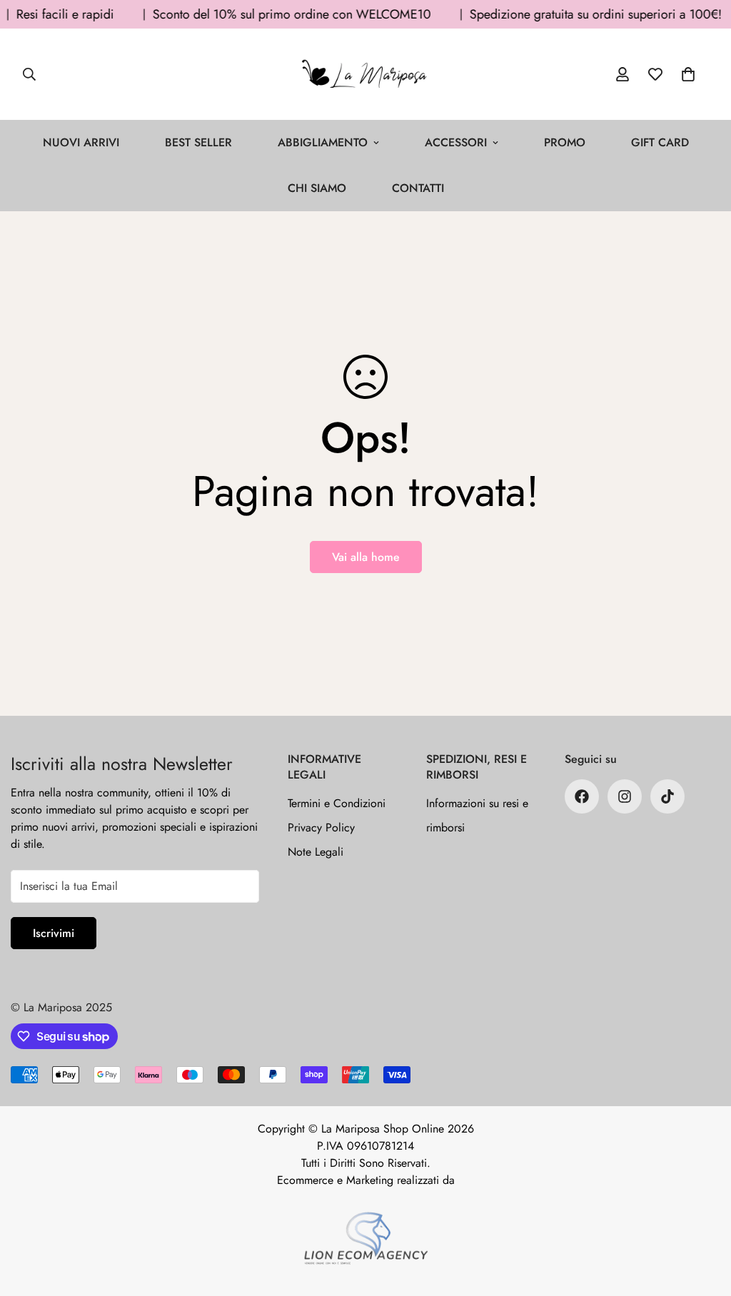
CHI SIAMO (317, 188)
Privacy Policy (321, 827)
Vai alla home (366, 557)
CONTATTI (418, 188)
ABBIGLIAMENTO (323, 142)
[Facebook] (582, 796)
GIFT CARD (660, 142)
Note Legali (315, 852)
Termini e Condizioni (336, 803)
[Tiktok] (667, 796)
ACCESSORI (456, 142)
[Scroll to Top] (703, 1218)
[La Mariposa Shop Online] (365, 74)
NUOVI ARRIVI (81, 142)
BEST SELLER (198, 142)
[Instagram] (625, 796)
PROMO (564, 142)
